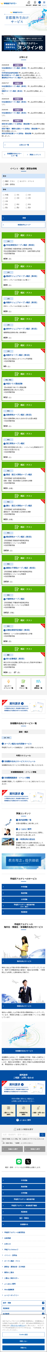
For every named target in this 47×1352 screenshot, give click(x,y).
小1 (18, 195)
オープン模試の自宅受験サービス (18, 744)
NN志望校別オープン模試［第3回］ (14, 102)
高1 (6, 207)
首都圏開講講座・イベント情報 (17, 778)
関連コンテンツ (35, 155)
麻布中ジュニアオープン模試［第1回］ (22, 329)
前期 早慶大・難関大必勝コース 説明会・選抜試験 (20, 129)
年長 (6, 195)
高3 (29, 207)
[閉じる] (44, 1317)
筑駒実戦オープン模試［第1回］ (19, 415)
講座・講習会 (10, 184)
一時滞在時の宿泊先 (27, 839)
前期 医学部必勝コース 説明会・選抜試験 (17, 133)
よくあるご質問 (25, 829)
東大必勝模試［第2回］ (15, 659)
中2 (18, 204)
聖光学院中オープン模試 (10, 75)
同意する (24, 1348)
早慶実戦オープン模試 (15, 599)
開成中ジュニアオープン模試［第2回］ (22, 276)
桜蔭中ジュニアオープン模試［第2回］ (22, 302)
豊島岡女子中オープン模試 (11, 78)
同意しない (23, 1341)
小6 (6, 201)
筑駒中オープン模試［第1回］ (12, 91)
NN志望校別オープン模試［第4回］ (14, 86)
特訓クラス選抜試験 (14, 384)
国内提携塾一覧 (25, 820)
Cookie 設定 (23, 1334)
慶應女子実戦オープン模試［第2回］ (21, 568)
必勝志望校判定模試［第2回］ (18, 630)
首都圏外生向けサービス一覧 (14, 155)
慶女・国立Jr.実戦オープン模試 (19, 506)
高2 (18, 207)
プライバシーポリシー (17, 1325)
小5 (29, 198)
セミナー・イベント (27, 181)
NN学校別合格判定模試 (10, 73)
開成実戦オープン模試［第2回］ (19, 537)
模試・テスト (10, 181)
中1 (6, 204)
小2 (29, 195)
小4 (18, 198)
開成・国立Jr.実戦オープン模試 (19, 475)
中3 (29, 204)
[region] (23, 1333)
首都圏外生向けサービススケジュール (19, 761)
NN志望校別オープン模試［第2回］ (14, 113)
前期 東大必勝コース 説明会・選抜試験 (16, 124)
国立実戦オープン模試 (15, 443)
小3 (6, 198)
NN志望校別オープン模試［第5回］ (14, 68)
